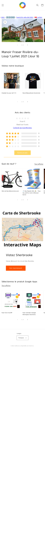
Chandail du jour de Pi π (9, 93)
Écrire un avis (22, 153)
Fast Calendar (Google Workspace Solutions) (29, 314)
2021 (2, 17)
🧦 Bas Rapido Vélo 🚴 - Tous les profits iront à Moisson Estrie (32, 193)
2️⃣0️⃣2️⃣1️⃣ (10, 17)
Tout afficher (38, 164)
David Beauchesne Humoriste (31, 93)
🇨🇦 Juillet (38, 17)
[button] (2, 5)
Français (21, 338)
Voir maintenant (15, 268)
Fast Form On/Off (7, 313)
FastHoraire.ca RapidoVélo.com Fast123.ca (24, 345)
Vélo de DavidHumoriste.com (10, 191)
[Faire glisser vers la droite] (27, 45)
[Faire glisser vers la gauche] (17, 45)
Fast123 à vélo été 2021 (24, 17)
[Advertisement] (22, 449)
